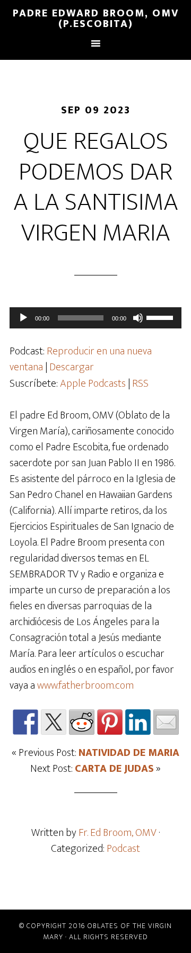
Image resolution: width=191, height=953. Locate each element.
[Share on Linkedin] (138, 722)
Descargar (71, 367)
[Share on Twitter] (53, 722)
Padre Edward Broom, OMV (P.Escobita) (96, 18)
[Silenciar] (138, 318)
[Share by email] (166, 722)
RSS (140, 384)
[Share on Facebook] (25, 722)
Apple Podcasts (93, 384)
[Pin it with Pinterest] (110, 722)
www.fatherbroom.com (85, 685)
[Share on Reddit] (81, 722)
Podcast (123, 849)
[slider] (161, 316)
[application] (95, 317)
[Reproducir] (23, 318)
